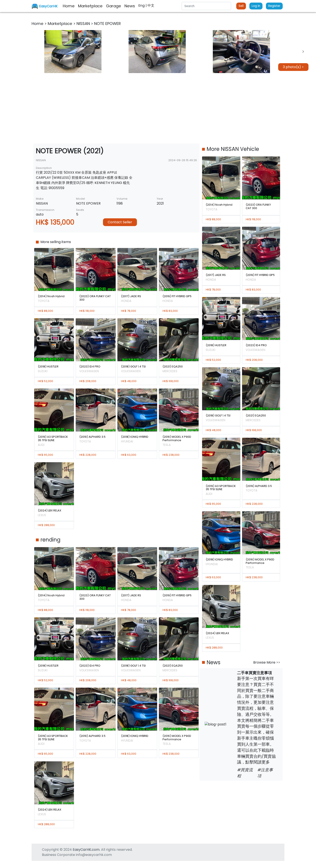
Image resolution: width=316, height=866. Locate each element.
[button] (73, 51)
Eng (142, 5)
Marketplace (60, 23)
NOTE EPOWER (107, 23)
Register (274, 6)
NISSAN (84, 23)
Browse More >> (266, 662)
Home (38, 23)
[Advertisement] (158, 108)
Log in (256, 6)
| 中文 (150, 5)
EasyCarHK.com (86, 849)
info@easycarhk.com (94, 854)
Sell (241, 6)
